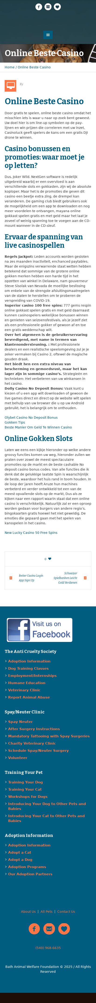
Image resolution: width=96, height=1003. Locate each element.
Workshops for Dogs (28, 797)
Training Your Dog (25, 782)
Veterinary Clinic (24, 690)
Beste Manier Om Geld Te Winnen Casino (38, 427)
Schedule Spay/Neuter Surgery (38, 751)
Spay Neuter (20, 722)
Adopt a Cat (19, 852)
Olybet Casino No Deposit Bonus (31, 417)
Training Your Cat (25, 789)
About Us (28, 911)
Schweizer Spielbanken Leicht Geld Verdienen (65, 578)
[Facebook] (38, 6)
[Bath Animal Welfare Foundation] (48, 20)
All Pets (46, 911)
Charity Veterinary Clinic (32, 743)
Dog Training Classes (28, 668)
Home (10, 67)
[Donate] (57, 6)
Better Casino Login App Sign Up (31, 578)
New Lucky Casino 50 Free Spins (31, 533)
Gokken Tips (15, 422)
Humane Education (26, 683)
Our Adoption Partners (30, 874)
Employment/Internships (32, 676)
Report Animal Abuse (29, 697)
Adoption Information (29, 661)
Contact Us (66, 911)
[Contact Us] (48, 6)
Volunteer (17, 758)
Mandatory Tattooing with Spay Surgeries (49, 736)
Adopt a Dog (20, 860)
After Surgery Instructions (34, 729)
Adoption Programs (27, 867)
